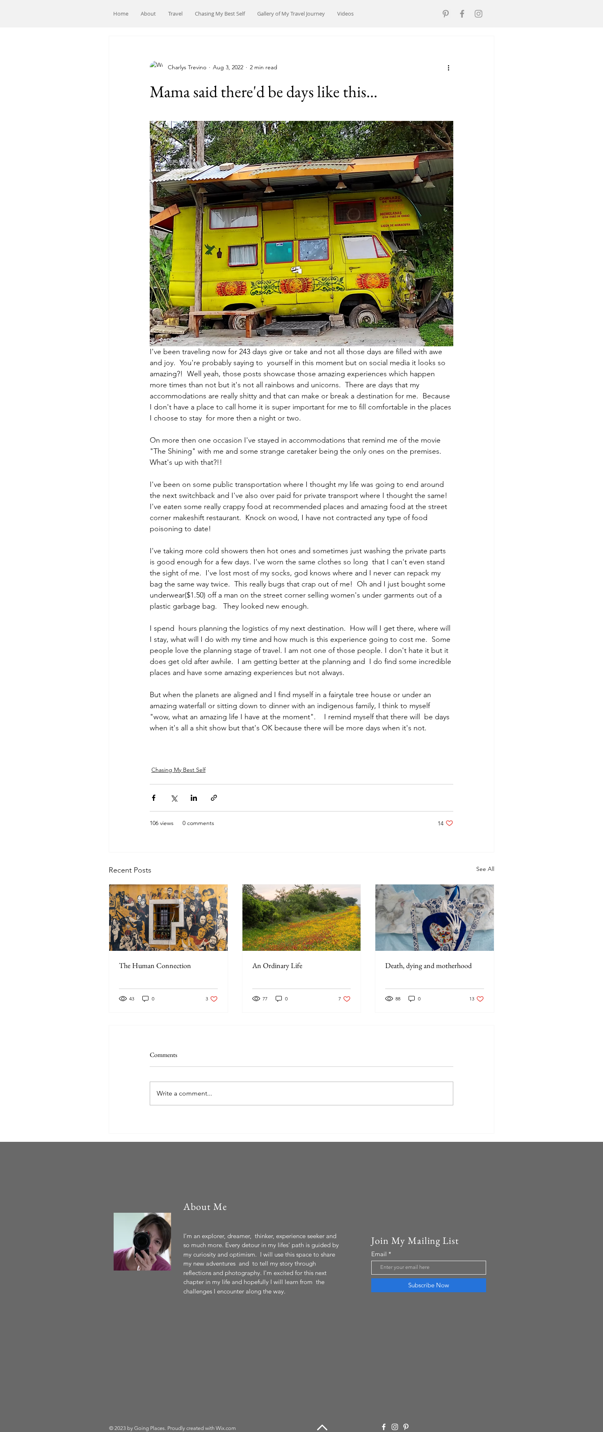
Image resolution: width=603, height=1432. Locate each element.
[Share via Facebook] (154, 798)
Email (379, 1254)
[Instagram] (478, 14)
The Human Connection (155, 965)
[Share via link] (214, 798)
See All (485, 869)
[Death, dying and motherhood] (434, 917)
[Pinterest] (446, 14)
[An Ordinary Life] (301, 917)
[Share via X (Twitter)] (174, 798)
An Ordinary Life (277, 965)
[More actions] (448, 67)
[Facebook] (462, 14)
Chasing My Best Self (178, 769)
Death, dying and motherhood (428, 965)
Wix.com (226, 1428)
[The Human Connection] (168, 917)
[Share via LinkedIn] (194, 798)
